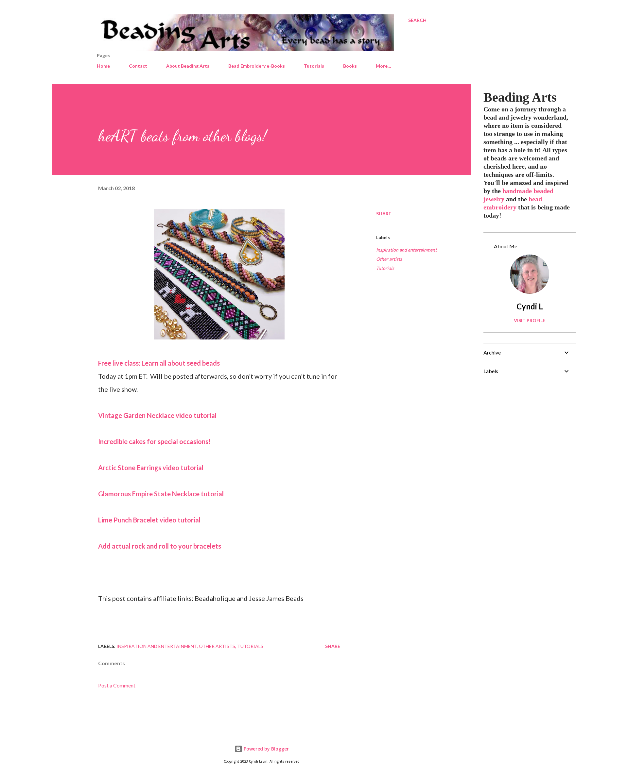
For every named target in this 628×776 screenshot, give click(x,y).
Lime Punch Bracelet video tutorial (149, 520)
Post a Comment (116, 685)
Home (103, 66)
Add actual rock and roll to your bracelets (159, 546)
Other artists (389, 259)
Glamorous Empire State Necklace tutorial (161, 494)
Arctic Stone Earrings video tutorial (150, 467)
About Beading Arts (187, 66)
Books (350, 66)
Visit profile (529, 320)
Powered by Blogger (265, 749)
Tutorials (314, 66)
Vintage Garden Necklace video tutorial (157, 415)
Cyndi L (529, 306)
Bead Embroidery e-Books (256, 66)
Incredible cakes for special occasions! (154, 441)
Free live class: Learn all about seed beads (159, 363)
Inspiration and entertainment (406, 250)
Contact (138, 66)
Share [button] (383, 213)
